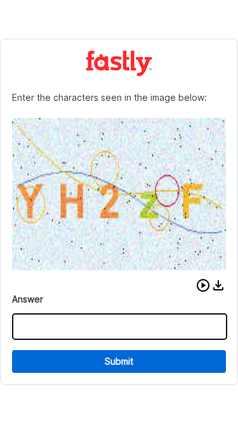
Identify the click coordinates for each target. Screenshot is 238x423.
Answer (27, 299)
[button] (203, 285)
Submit (119, 361)
